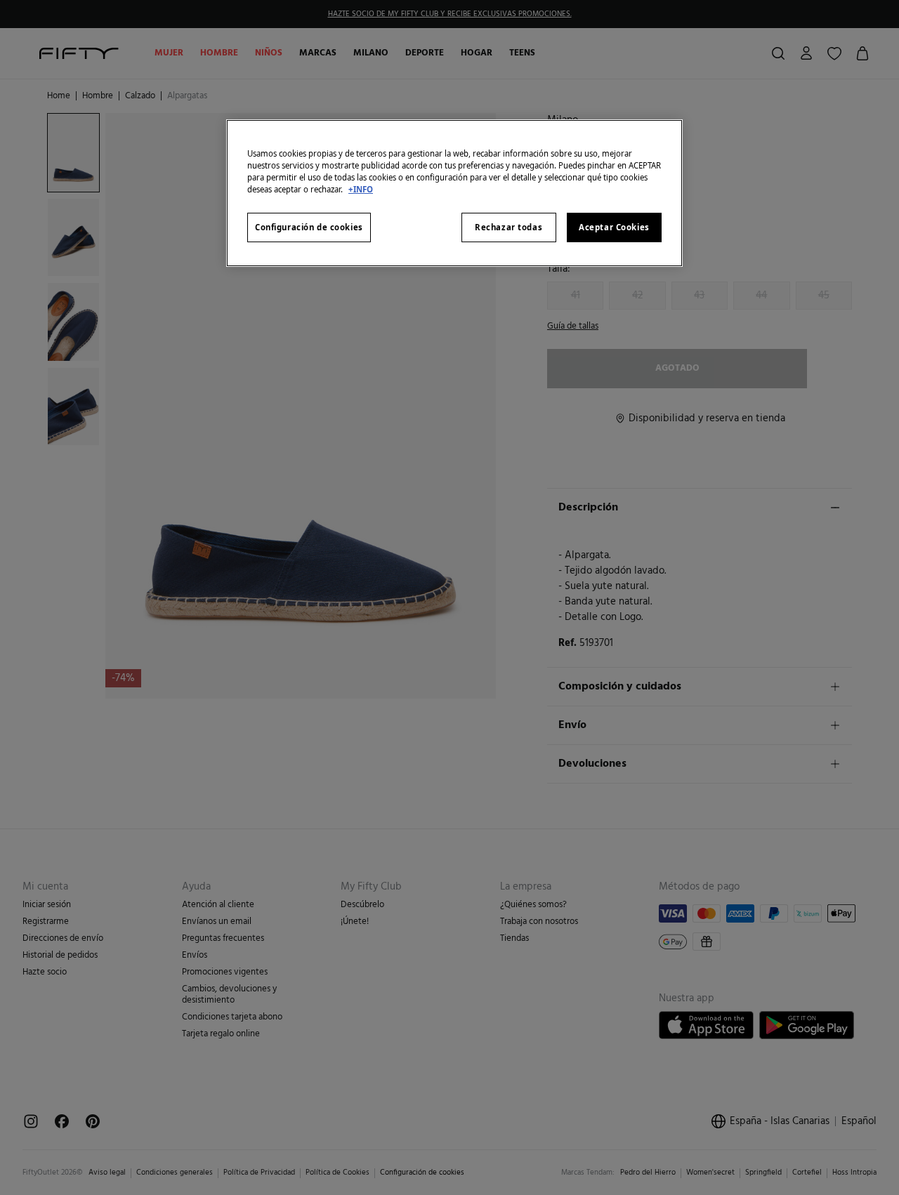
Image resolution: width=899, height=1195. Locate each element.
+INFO (360, 189)
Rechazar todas (508, 227)
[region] (454, 193)
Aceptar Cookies (614, 227)
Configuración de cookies (309, 227)
